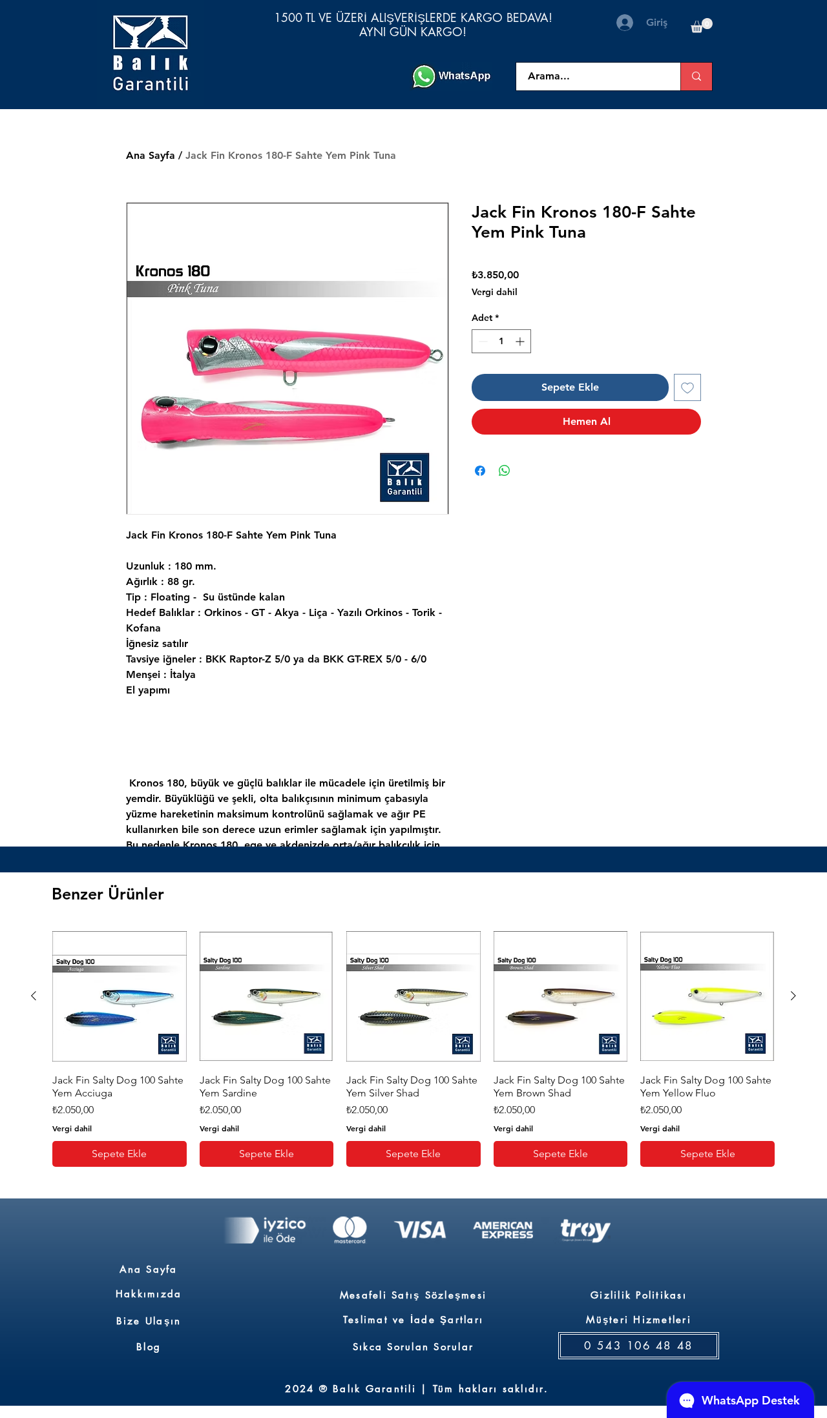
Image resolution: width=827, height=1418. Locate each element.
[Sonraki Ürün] (793, 995)
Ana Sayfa (150, 155)
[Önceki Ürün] (33, 995)
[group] (413, 1048)
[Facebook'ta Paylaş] (480, 470)
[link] (702, 25)
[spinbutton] (501, 341)
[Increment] (521, 341)
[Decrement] (482, 341)
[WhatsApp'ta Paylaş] (504, 470)
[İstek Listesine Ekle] (687, 387)
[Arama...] (696, 76)
